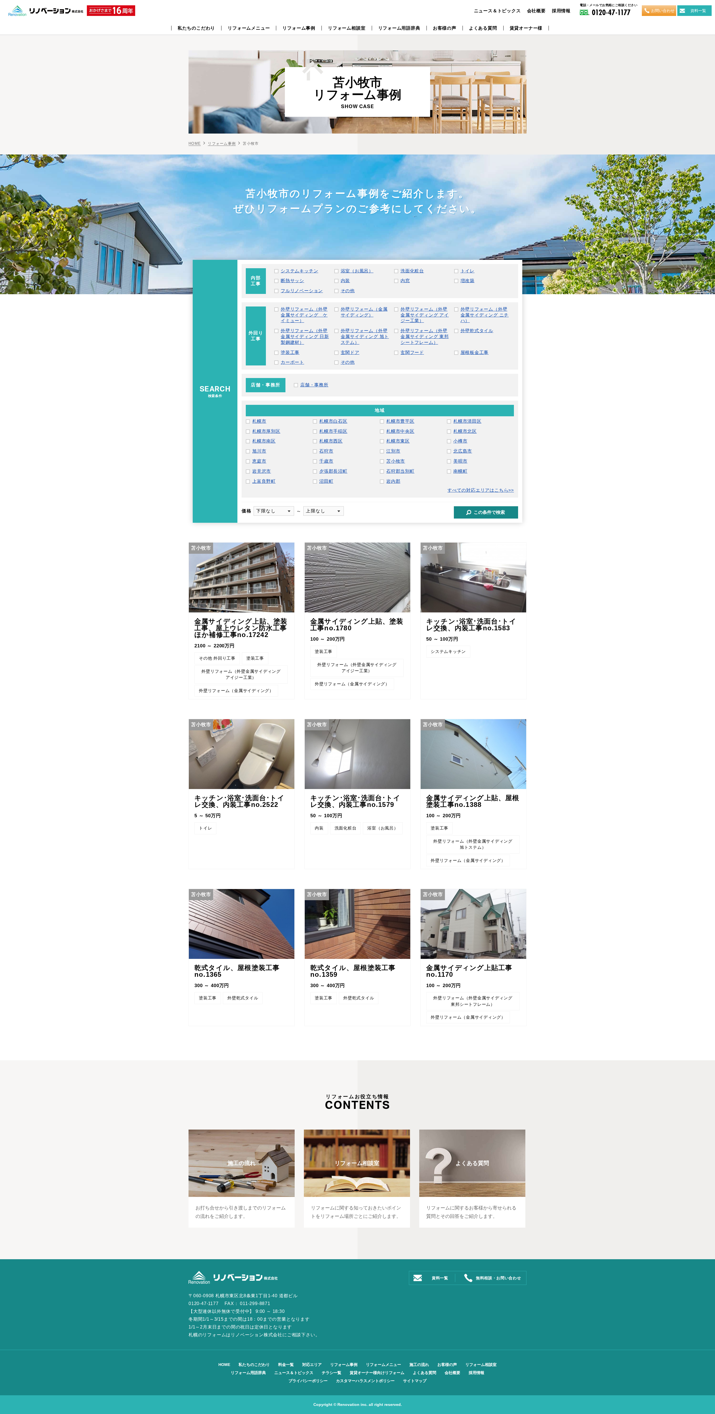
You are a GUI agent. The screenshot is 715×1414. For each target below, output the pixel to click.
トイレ (468, 270)
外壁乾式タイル (477, 330)
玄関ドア (350, 352)
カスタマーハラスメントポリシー (365, 1381)
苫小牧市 (395, 461)
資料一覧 (698, 10)
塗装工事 (290, 352)
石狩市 (326, 451)
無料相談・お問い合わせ (498, 1278)
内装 (345, 280)
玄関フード (412, 352)
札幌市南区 (264, 441)
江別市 (393, 451)
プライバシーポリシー (308, 1381)
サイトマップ (414, 1381)
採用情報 (561, 10)
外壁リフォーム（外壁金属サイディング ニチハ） (485, 315)
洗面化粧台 (412, 270)
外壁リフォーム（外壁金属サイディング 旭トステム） (365, 336)
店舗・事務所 (314, 384)
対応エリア (312, 1364)
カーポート (292, 362)
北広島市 (462, 451)
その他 (348, 290)
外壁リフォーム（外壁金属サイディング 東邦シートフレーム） (425, 336)
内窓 (405, 280)
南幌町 (460, 471)
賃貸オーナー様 (526, 28)
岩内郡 (393, 481)
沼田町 (326, 481)
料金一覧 (286, 1364)
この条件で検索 (489, 512)
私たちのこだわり (196, 28)
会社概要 (536, 10)
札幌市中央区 (400, 431)
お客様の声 (444, 28)
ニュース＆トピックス (497, 10)
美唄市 (460, 461)
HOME (195, 143)
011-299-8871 (255, 1303)
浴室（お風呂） (357, 270)
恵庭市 (259, 461)
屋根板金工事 (475, 352)
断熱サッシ (292, 280)
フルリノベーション (302, 290)
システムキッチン (299, 270)
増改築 (468, 280)
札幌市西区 (331, 441)
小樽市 (460, 441)
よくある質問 (483, 28)
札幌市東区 (398, 441)
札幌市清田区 (467, 421)
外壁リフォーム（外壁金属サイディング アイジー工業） (425, 315)
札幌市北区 (465, 431)
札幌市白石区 (333, 421)
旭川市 (259, 451)
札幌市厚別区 (266, 431)
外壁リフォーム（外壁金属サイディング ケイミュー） (304, 315)
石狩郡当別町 (400, 471)
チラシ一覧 (331, 1372)
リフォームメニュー (249, 28)
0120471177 (611, 12)
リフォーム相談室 (346, 28)
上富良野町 (264, 481)
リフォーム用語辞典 (399, 28)
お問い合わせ (663, 10)
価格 (246, 511)
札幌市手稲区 (333, 431)
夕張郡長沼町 (333, 471)
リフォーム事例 (298, 28)
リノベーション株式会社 (256, 1334)
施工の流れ (419, 1364)
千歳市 (326, 461)
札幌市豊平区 (400, 421)
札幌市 (259, 421)
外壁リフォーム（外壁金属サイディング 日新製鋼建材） (305, 336)
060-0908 (203, 1295)
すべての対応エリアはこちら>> (480, 490)
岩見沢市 (261, 471)
